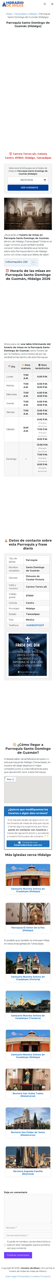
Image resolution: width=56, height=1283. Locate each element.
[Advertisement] (28, 59)
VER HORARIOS (29, 187)
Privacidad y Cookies (28, 1276)
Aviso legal (11, 1276)
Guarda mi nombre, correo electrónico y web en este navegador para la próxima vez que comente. (29, 1244)
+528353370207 (35, 625)
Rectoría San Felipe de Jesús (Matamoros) (28, 1133)
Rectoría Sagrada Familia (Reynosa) (28, 1172)
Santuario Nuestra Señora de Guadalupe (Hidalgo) (28, 890)
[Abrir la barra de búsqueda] (45, 4)
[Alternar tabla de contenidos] (32, 262)
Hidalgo (33, 14)
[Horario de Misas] (12, 4)
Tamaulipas (20, 14)
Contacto (46, 1276)
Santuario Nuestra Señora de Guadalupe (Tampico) (28, 1017)
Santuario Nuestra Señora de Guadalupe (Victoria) (28, 978)
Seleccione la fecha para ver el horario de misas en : (28, 171)
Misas (9, 14)
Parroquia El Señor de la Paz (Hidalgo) (28, 929)
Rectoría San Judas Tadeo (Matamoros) (28, 1094)
